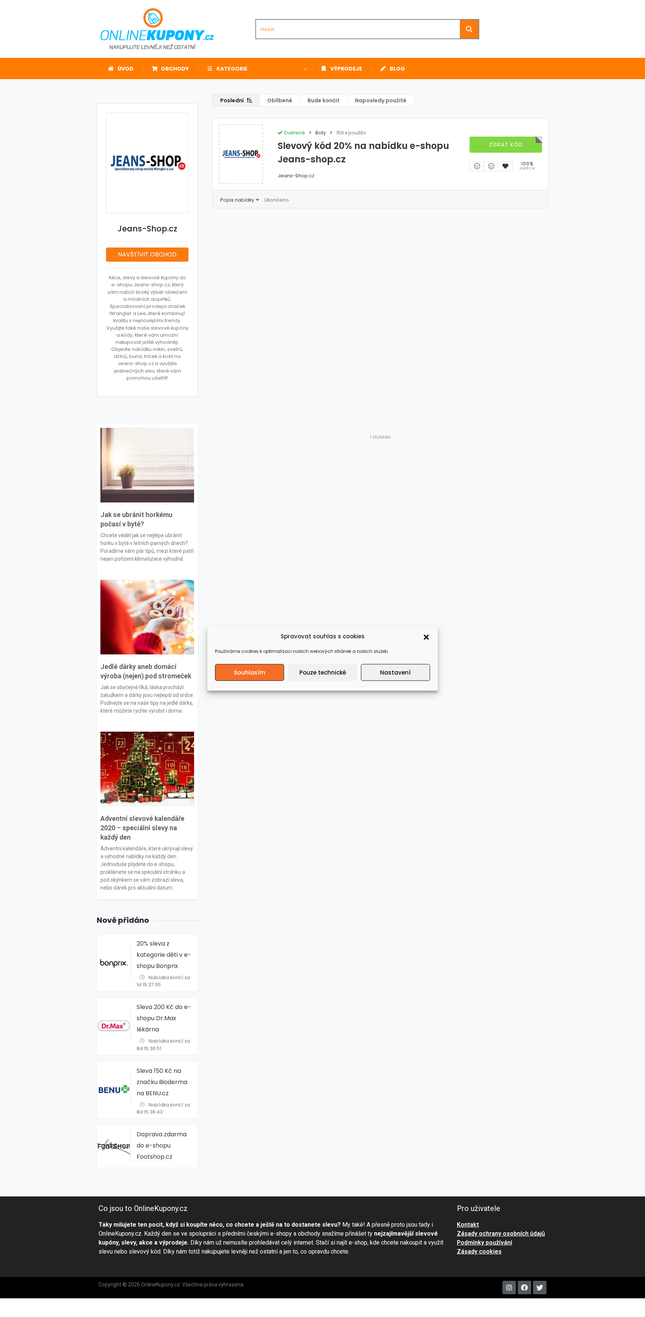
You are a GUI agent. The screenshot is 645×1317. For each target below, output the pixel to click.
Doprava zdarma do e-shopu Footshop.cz (162, 1145)
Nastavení (395, 672)
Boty (320, 133)
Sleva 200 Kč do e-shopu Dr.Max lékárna (164, 1018)
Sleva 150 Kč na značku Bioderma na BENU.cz (162, 1082)
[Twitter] (539, 1287)
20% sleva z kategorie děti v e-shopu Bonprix (164, 954)
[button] (426, 636)
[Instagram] (509, 1287)
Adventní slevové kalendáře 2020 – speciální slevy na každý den (142, 828)
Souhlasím (249, 672)
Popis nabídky (237, 200)
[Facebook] (524, 1287)
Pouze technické (322, 672)
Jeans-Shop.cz (296, 175)
